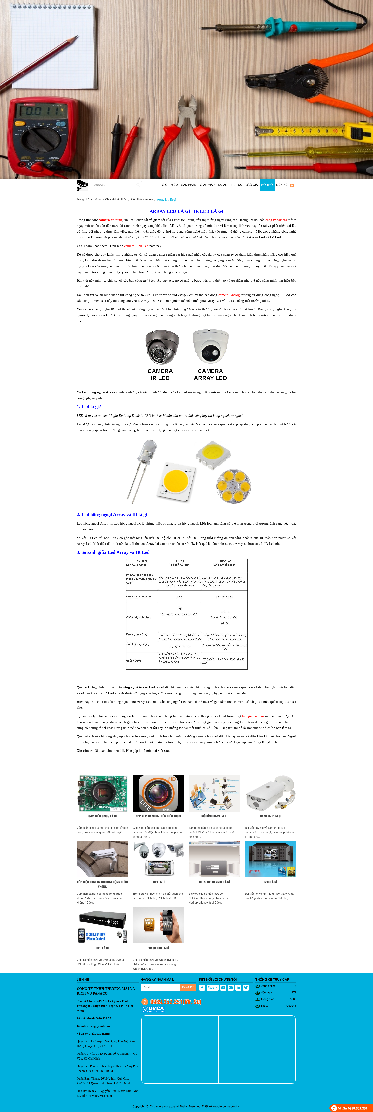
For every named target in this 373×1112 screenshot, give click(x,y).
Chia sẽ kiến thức (116, 199)
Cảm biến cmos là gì (102, 816)
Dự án (222, 185)
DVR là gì (102, 948)
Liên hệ (282, 185)
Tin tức (236, 185)
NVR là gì (270, 882)
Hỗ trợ (267, 185)
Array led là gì (166, 199)
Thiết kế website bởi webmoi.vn (221, 1106)
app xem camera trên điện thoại (158, 816)
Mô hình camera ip (214, 816)
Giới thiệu (170, 185)
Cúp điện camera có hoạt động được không (102, 884)
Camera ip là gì (270, 816)
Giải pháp (207, 185)
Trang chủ (83, 199)
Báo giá (252, 185)
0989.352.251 (166, 1001)
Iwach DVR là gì (158, 948)
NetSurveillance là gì (214, 882)
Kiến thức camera (142, 199)
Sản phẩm (189, 185)
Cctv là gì (158, 882)
